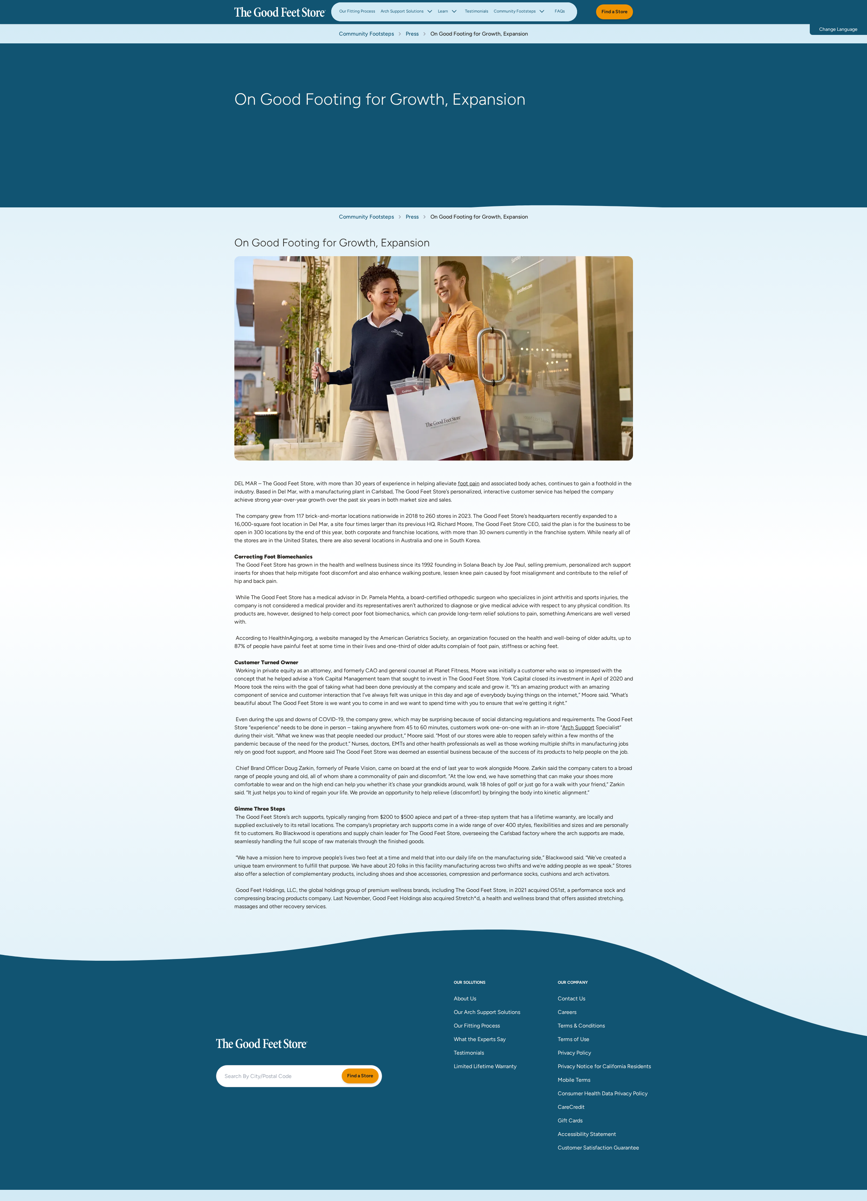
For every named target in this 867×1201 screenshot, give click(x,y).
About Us (465, 998)
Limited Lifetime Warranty (485, 1066)
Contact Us (571, 998)
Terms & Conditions (581, 1025)
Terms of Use (573, 1039)
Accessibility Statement (587, 1134)
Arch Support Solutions (402, 11)
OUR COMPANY (573, 982)
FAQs (560, 11)
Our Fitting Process (357, 11)
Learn (443, 11)
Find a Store (614, 12)
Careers (567, 1012)
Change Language (838, 29)
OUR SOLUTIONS (469, 982)
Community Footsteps (515, 11)
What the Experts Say (480, 1039)
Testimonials (476, 11)
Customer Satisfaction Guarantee (598, 1147)
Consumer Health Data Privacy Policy (603, 1093)
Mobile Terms (574, 1080)
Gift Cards (570, 1120)
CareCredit (571, 1107)
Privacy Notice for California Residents (604, 1066)
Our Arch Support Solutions (487, 1012)
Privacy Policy (574, 1053)
